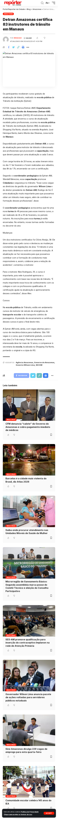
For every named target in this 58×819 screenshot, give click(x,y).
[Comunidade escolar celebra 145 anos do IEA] (29, 781)
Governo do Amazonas (44, 362)
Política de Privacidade (30, 812)
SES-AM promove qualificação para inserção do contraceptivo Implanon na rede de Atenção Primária (27, 642)
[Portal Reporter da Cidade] (13, 3)
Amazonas (8, 14)
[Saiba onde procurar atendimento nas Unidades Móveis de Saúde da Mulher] (29, 511)
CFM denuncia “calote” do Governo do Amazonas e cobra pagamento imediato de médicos (27, 426)
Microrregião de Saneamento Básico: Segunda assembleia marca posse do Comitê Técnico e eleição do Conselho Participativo (26, 586)
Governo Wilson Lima (25, 365)
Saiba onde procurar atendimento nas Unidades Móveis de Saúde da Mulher (26, 532)
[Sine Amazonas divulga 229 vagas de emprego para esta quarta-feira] (29, 730)
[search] (42, 3)
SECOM (39, 365)
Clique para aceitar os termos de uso (18, 814)
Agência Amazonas (24, 362)
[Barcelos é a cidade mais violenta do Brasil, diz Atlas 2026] (29, 459)
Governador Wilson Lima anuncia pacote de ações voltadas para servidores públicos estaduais (28, 697)
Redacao (18, 38)
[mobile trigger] (52, 3)
